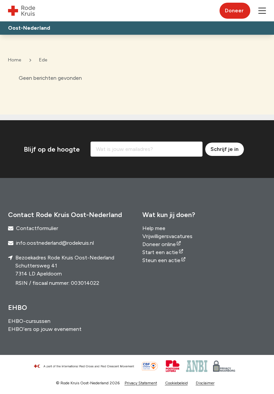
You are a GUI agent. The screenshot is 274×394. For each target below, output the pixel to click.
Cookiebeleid (176, 383)
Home (14, 60)
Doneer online (159, 244)
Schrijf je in (225, 149)
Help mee (153, 228)
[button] (262, 11)
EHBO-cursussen (29, 321)
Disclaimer (205, 383)
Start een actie (160, 252)
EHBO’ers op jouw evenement (45, 329)
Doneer (234, 10)
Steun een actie (161, 260)
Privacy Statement (141, 383)
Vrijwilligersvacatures (167, 236)
